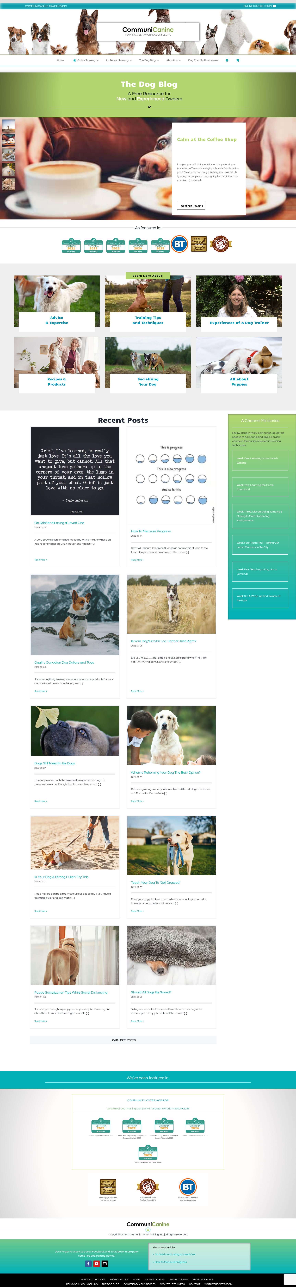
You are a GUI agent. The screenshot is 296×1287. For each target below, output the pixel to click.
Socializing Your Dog (148, 381)
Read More (39, 560)
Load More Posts (123, 1040)
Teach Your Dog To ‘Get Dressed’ (155, 882)
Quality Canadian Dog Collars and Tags (64, 662)
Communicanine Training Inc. (46, 6)
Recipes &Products (56, 381)
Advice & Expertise (57, 320)
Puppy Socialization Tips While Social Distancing (70, 992)
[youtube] (96, 1264)
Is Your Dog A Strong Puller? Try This (61, 877)
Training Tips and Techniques (148, 320)
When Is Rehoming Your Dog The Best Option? (166, 772)
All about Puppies (239, 381)
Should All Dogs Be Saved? (151, 992)
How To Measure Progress (151, 531)
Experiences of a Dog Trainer (239, 322)
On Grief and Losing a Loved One (59, 523)
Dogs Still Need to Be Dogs (54, 763)
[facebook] (88, 1264)
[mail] (105, 1264)
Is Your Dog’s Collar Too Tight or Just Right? (163, 641)
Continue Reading (192, 205)
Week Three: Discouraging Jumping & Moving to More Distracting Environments (259, 516)
